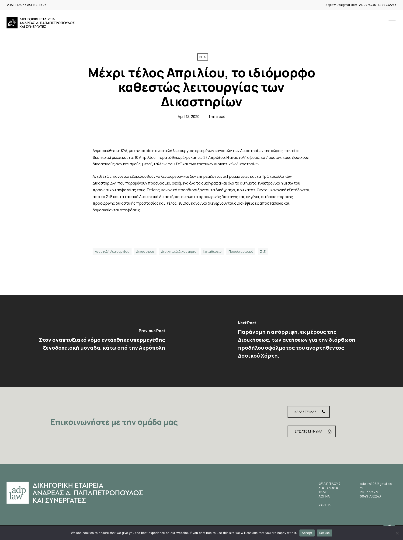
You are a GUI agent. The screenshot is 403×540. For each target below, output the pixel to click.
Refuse (324, 533)
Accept (307, 533)
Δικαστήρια (145, 251)
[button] (392, 23)
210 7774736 (367, 5)
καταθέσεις (212, 251)
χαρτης (325, 505)
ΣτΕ (263, 251)
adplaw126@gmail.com (341, 5)
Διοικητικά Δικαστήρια (178, 251)
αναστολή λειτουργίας (112, 251)
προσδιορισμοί (241, 251)
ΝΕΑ (202, 57)
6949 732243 (387, 5)
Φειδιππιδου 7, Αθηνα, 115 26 (26, 5)
